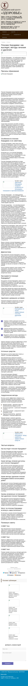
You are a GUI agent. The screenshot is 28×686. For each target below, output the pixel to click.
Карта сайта (4, 674)
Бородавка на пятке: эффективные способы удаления (19, 312)
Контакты (4, 37)
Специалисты (17, 34)
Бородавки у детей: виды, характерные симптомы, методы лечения (13, 610)
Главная (4, 31)
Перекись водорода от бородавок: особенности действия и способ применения (14, 595)
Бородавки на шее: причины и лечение (13, 624)
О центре (13, 31)
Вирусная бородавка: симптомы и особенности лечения (13, 637)
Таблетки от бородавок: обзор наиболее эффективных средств (20, 437)
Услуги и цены (5, 34)
